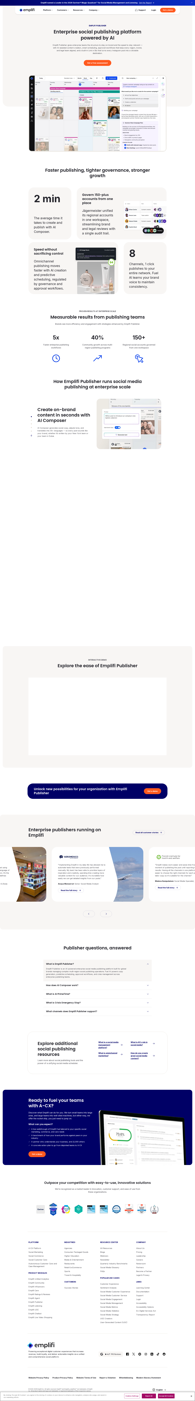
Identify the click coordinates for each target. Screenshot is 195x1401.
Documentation (142, 1292)
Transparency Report (145, 1315)
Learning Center (143, 1288)
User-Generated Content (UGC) (113, 1322)
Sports (67, 1271)
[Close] (191, 1396)
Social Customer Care (37, 1260)
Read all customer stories (147, 832)
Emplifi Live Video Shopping (40, 1317)
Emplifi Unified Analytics (38, 1279)
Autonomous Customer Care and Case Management (42, 1264)
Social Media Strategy (109, 1315)
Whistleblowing (126, 1378)
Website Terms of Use (86, 1378)
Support (139, 1295)
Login (153, 10)
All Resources (106, 1248)
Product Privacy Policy (62, 1378)
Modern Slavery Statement (148, 1378)
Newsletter (104, 1260)
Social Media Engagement (111, 1299)
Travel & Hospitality (72, 1275)
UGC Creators (106, 1318)
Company (93, 10)
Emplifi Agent (34, 1298)
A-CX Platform (34, 1248)
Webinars (104, 1256)
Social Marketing (35, 1252)
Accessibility (141, 1303)
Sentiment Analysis (108, 1288)
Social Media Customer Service (113, 1295)
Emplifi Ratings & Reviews (39, 1294)
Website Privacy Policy (38, 1378)
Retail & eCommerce (73, 1267)
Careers (139, 1260)
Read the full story (69, 890)
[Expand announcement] (191, 2)
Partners (140, 1267)
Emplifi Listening (35, 1306)
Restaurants (69, 1263)
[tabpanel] (102, 424)
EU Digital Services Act (146, 1311)
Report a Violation (108, 1378)
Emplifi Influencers (36, 1287)
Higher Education (71, 1256)
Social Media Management (111, 1303)
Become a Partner (144, 1271)
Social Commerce (36, 1256)
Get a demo (168, 10)
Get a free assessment (97, 63)
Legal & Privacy (142, 1275)
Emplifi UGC (33, 1310)
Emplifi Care (33, 1290)
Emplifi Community (36, 1283)
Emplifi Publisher (35, 1302)
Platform (47, 10)
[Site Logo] (27, 10)
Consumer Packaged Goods (76, 1252)
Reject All (148, 1396)
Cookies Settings (132, 1396)
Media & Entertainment (74, 1260)
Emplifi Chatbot (34, 1313)
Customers (62, 10)
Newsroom (141, 1263)
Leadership (141, 1256)
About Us (140, 1248)
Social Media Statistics (109, 1311)
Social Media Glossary (109, 1267)
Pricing (139, 1252)
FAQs (102, 1271)
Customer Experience (109, 1284)
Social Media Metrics (109, 1307)
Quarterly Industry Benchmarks (113, 1263)
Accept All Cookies (166, 1396)
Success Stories (71, 1288)
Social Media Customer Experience (115, 1292)
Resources (78, 10)
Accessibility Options (145, 1307)
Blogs (102, 1252)
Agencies (68, 1248)
